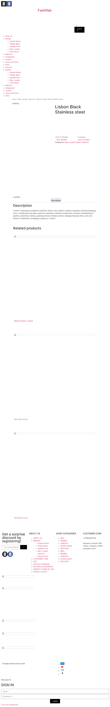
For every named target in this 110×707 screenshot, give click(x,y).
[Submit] (23, 547)
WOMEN (63, 541)
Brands (8, 39)
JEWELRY (64, 543)
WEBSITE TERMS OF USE (43, 569)
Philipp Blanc (15, 44)
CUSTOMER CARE (40, 559)
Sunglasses (9, 57)
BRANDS (36, 541)
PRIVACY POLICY (40, 572)
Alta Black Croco (21, 518)
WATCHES (64, 548)
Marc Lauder (15, 49)
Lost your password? (9, 705)
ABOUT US (37, 538)
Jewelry (8, 59)
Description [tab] (56, 200)
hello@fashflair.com (91, 541)
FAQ (35, 561)
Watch (38, 99)
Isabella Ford (15, 46)
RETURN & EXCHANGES (43, 567)
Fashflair (45, 10)
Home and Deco (12, 62)
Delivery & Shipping (41, 564)
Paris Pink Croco (21, 419)
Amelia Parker (15, 41)
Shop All (8, 36)
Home (14, 99)
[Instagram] (3, 3)
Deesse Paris (43, 556)
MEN (62, 538)
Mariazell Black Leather (23, 321)
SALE (7, 65)
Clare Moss (14, 52)
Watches (8, 54)
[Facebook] (9, 3)
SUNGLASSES (66, 546)
